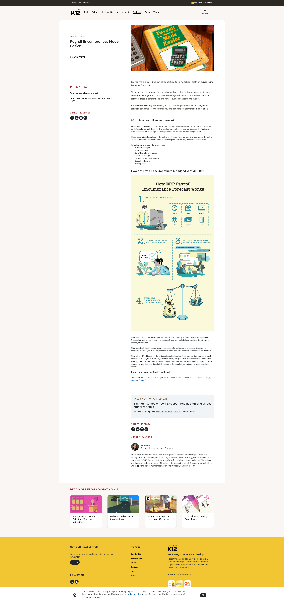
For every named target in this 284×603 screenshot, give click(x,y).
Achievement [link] (136, 558)
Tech (86, 12)
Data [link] (133, 576)
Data (147, 12)
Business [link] (134, 567)
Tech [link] (133, 571)
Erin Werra (146, 445)
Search (205, 12)
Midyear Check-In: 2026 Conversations (121, 517)
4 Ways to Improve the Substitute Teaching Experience (84, 519)
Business (137, 12)
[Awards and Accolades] (179, 584)
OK (203, 595)
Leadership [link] (136, 554)
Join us (75, 562)
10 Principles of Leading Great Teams (196, 517)
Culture (95, 12)
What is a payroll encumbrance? (84, 93)
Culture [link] (134, 563)
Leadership (107, 12)
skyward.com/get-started (168, 411)
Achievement (122, 12)
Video (156, 12)
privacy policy (134, 594)
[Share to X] (72, 582)
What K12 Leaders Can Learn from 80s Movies (158, 517)
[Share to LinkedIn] (77, 118)
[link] (172, 548)
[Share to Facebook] (72, 118)
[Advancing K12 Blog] (75, 12)
